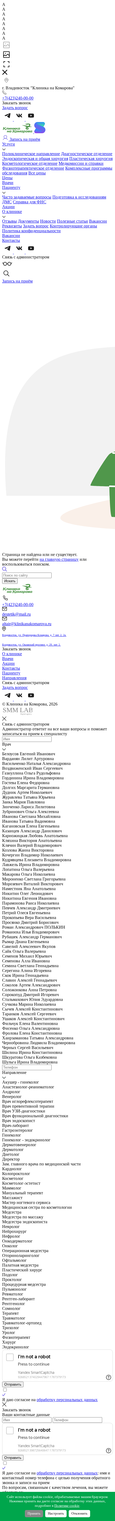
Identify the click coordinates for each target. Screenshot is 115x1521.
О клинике (12, 211)
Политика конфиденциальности (31, 230)
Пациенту (11, 187)
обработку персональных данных (67, 1399)
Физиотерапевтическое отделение (33, 168)
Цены (7, 178)
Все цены (37, 173)
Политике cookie (66, 1506)
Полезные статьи (72, 221)
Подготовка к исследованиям (79, 197)
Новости (48, 221)
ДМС (7, 202)
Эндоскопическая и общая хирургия (35, 158)
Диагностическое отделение (86, 153)
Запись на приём (24, 139)
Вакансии (98, 221)
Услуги (8, 144)
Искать (10, 581)
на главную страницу (59, 559)
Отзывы (9, 221)
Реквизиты (12, 226)
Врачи (7, 182)
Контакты (11, 240)
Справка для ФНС (29, 202)
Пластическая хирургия (91, 158)
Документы (28, 221)
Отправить (12, 1384)
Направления (14, 678)
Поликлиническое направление (31, 153)
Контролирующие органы (73, 226)
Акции (8, 206)
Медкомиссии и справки (81, 163)
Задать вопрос (36, 226)
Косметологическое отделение (29, 163)
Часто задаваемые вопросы (26, 197)
